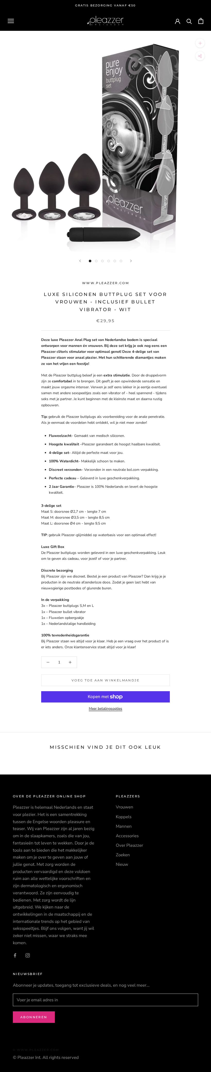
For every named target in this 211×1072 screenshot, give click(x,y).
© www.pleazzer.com (36, 1050)
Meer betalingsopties (105, 708)
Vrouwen (124, 807)
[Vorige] (80, 261)
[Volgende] (131, 261)
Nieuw (122, 864)
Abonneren (33, 1017)
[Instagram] (27, 955)
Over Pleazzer (129, 845)
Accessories (127, 836)
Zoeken (123, 855)
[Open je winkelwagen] (200, 21)
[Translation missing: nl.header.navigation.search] (189, 21)
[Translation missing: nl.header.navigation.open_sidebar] (11, 21)
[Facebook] (15, 955)
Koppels (123, 817)
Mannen (124, 826)
